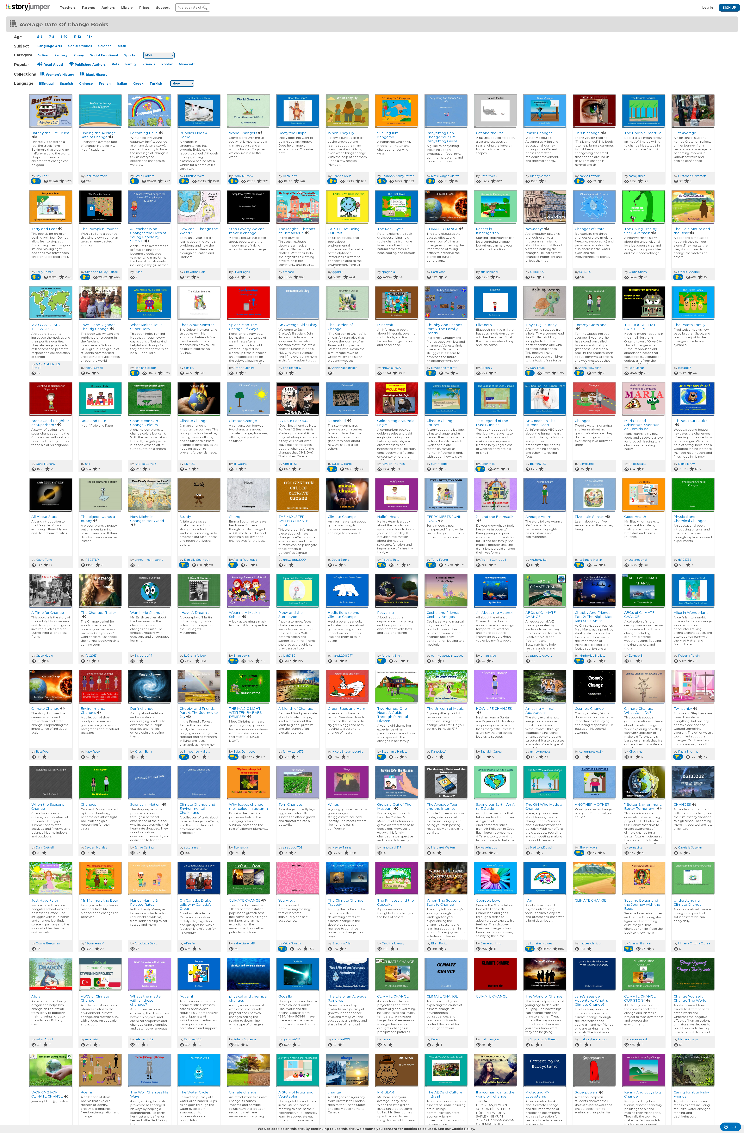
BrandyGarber (540, 176)
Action (42, 55)
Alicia (35, 996)
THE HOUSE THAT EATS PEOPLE (640, 327)
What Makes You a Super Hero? (146, 327)
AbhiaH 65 (290, 464)
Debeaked (337, 421)
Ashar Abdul (44, 1039)
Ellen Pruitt (439, 943)
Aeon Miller (488, 464)
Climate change (243, 1092)
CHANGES (682, 804)
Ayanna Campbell (493, 559)
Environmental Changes (93, 710)
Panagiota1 (439, 751)
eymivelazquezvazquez (447, 655)
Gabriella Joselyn (690, 847)
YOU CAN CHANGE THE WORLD (47, 327)
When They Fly (341, 133)
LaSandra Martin (590, 559)
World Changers (243, 133)
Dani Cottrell (45, 847)
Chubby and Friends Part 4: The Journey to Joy (199, 712)
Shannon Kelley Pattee (398, 176)
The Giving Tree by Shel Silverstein (640, 231)
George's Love (488, 900)
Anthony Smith (392, 655)
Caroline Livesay (393, 943)
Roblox (167, 64)
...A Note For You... (293, 421)
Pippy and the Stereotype (290, 614)
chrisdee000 (341, 1039)
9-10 (63, 37)
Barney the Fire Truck (50, 133)
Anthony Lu (538, 559)
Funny (79, 55)
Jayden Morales (96, 847)
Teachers (68, 7)
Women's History (60, 75)
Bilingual (46, 83)
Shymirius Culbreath (544, 1039)
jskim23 (189, 464)
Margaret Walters (443, 847)
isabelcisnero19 (244, 943)
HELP (733, 1127)
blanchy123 (538, 464)
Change (236, 517)
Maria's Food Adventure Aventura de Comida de (642, 425)
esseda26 (91, 1039)
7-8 (51, 37)
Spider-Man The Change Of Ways (243, 327)
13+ (89, 37)
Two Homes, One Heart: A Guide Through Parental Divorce (392, 714)
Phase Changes (538, 133)
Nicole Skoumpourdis (347, 751)
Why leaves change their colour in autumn (248, 806)
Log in (707, 7)
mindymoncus (540, 751)
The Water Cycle (194, 1092)
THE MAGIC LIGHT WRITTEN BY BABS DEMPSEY (245, 712)
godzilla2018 (291, 1039)
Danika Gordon (145, 368)
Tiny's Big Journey (541, 325)
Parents (88, 7)
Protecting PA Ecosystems (537, 1094)
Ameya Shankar (640, 943)
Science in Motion (145, 804)
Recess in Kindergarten (487, 231)
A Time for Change (47, 612)
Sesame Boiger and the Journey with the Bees (642, 904)
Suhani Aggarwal (245, 1039)
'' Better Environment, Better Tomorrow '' (643, 806)
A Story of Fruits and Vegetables (295, 1094)
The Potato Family (689, 325)
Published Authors (90, 64)
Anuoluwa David (146, 943)
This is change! (587, 133)
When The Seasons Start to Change (443, 902)
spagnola (388, 272)
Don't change (141, 708)
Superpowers (586, 1092)
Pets (115, 64)
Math (122, 46)
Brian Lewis (241, 655)
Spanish (66, 83)
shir (87, 464)
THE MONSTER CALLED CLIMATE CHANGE (293, 521)
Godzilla (285, 996)
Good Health (635, 517)
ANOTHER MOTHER (592, 804)
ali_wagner (241, 464)
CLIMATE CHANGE (442, 229)
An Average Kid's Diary (297, 325)
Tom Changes (290, 804)
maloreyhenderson (593, 1039)
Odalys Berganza (48, 943)
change (334, 1092)
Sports (129, 55)
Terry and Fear (44, 229)
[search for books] (205, 7)
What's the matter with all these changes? (146, 1000)
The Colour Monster (197, 325)
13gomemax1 (94, 943)
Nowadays (534, 229)
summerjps (439, 464)
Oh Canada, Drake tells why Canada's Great (196, 904)
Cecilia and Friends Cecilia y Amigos (443, 614)
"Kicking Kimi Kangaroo (388, 135)
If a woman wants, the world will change (495, 1094)
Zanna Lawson (589, 176)
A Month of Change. (295, 708)
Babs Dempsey (244, 751)
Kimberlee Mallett (444, 368)
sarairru (189, 368)
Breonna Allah (342, 943)
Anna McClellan (590, 368)
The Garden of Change (340, 327)
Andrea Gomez (145, 464)
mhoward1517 (391, 847)
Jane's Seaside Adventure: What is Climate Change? (591, 1000)
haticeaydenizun (590, 943)
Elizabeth (484, 325)
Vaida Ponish (292, 943)
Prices (144, 7)
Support (163, 7)
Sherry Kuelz (588, 847)
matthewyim (489, 1039)
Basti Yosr (438, 272)
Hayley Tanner (342, 847)
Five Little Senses (589, 517)
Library (127, 7)
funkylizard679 (293, 751)
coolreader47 (292, 368)
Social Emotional (104, 55)
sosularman (192, 847)
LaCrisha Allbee (195, 655)
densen (387, 1039)
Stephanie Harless (394, 751)
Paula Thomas (688, 751)
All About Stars (44, 517)
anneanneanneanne (149, 559)
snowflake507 (391, 368)
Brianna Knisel (342, 176)
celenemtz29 (144, 1039)
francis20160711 (343, 655)
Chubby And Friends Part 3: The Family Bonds (444, 329)
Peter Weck (488, 176)
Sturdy (185, 517)
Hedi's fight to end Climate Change (343, 614)
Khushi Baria (143, 751)
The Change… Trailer (98, 612)
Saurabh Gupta (491, 751)
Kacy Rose (92, 751)
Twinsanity (683, 708)
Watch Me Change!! (147, 612)
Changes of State (589, 229)
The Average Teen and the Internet (442, 806)
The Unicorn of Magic (445, 708)
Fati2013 (91, 655)
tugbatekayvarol (541, 655)
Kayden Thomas (393, 464)
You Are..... (286, 900)
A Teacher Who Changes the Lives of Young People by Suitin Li (148, 235)
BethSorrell (291, 176)
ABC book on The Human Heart (540, 423)
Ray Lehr (42, 176)
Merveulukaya (688, 1039)
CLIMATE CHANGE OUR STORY (640, 998)
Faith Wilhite (390, 559)
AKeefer (189, 943)
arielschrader (489, 272)
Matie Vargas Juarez (445, 176)
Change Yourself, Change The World (690, 998)
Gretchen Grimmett (692, 176)
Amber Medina (244, 368)
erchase (288, 272)
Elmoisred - (587, 464)
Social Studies (80, 46)
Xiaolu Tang (44, 559)
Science (105, 46)
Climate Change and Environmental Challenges (197, 808)
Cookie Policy (463, 1129)
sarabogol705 (292, 847)
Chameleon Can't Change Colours (145, 423)
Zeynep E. (636, 655)
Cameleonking (490, 943)
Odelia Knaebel (689, 272)
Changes (582, 421)
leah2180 (289, 655)
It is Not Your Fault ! (690, 421)
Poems (87, 1092)
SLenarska (240, 847)
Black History (97, 75)
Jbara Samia (340, 559)
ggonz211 (338, 272)
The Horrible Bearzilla (642, 133)
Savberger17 (143, 655)
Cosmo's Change (589, 708)
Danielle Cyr (686, 464)
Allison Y (486, 368)
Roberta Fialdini (689, 655)
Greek (138, 83)
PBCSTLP (92, 559)
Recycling (385, 612)
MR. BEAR (385, 1092)
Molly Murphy (243, 176)
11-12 (77, 37)
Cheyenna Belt (194, 272)
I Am (529, 900)
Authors (108, 7)
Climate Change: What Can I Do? (638, 710)
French (105, 83)
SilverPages (241, 272)
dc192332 (684, 559)
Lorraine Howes (541, 943)
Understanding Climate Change (688, 902)
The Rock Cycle (390, 229)
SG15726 (585, 272)
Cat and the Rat (489, 133)
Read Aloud (53, 64)
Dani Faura (537, 368)
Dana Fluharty (45, 464)
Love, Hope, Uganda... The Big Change (99, 327)
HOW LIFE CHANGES (494, 708)
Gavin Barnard (144, 176)
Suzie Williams (342, 464)
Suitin (138, 272)
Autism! (186, 996)
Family (130, 64)
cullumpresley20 (591, 751)
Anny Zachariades (344, 368)
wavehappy (488, 847)
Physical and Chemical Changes (690, 519)
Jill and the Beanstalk (494, 517)
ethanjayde (488, 655)
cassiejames (637, 176)
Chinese (86, 83)
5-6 (40, 37)
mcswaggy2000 (294, 559)
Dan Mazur (636, 368)
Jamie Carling (144, 847)
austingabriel (638, 559)
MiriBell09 (537, 272)
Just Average (685, 133)
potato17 (684, 368)
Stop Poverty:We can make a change (247, 231)
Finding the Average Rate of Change (98, 135)
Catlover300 (193, 1039)
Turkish (156, 83)
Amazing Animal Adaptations (539, 710)
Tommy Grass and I (592, 325)
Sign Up (729, 7)
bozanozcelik (638, 1039)
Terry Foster (44, 272)
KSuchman (636, 751)
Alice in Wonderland (691, 612)
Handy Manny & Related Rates (144, 902)
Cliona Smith (638, 272)
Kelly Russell (94, 368)
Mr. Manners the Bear (99, 900)
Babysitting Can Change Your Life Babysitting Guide (442, 137)
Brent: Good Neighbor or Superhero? (50, 423)
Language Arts (49, 46)
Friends (149, 64)
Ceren (435, 1039)
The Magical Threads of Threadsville (296, 231)
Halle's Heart (388, 517)
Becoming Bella (144, 133)
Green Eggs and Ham (346, 708)
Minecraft (187, 64)
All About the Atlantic (494, 612)
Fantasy (60, 55)
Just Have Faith (44, 900)
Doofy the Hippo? (293, 133)
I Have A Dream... (194, 612)
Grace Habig (44, 655)
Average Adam (538, 517)
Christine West (194, 176)
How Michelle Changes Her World (147, 519)
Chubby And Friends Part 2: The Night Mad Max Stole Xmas (594, 616)
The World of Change (543, 996)
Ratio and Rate (93, 421)
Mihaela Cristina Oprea (694, 943)
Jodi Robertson (96, 176)
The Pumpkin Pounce (100, 229)
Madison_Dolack (541, 847)
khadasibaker (638, 464)
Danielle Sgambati (197, 559)
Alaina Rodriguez (245, 559)
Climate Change (194, 421)
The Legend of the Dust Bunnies (492, 423)
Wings (333, 804)
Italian (122, 83)
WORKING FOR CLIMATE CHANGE (47, 1094)
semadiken (636, 847)
